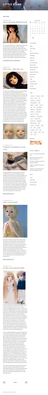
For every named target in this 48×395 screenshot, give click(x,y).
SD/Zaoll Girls (32, 81)
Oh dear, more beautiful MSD (13, 268)
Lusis (32, 118)
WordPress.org (33, 184)
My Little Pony (33, 69)
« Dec (33, 37)
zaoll (35, 134)
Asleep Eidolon (34, 102)
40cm (32, 98)
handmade (33, 116)
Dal (30, 50)
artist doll (38, 100)
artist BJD (33, 100)
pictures (32, 125)
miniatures (39, 120)
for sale (36, 114)
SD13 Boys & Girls (33, 83)
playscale (38, 125)
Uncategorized (33, 88)
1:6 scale (32, 96)
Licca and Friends (33, 62)
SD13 (34, 127)
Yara (31, 134)
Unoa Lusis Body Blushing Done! (15, 22)
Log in (31, 177)
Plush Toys (32, 76)
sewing (38, 127)
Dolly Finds (32, 60)
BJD (39, 102)
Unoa (39, 132)
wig (43, 132)
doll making (38, 109)
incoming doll (39, 116)
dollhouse (33, 109)
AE (39, 98)
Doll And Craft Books (34, 53)
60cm (36, 98)
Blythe (31, 46)
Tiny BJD (31, 86)
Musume (32, 157)
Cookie (36, 105)
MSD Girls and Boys (34, 67)
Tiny (31, 132)
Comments (33, 182)
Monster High (33, 65)
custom (41, 105)
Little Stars (12, 4)
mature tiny (33, 120)
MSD (39, 123)
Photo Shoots (33, 74)
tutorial (35, 132)
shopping (32, 129)
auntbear (32, 168)
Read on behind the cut (8, 193)
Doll (34, 107)
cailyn (31, 165)
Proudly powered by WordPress (9, 392)
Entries (32, 180)
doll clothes (39, 107)
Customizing (32, 48)
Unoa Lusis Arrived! (10, 202)
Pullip (31, 79)
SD (31, 127)
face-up (32, 114)
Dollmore (32, 111)
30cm (42, 96)
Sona (40, 129)
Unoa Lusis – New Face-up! (13, 69)
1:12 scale (38, 96)
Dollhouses (32, 58)
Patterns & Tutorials (34, 72)
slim (37, 129)
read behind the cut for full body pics (11, 60)
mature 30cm (37, 118)
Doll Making (32, 55)
